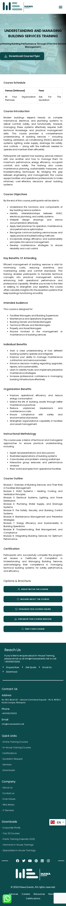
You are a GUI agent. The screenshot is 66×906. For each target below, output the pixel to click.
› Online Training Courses (15, 741)
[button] (60, 7)
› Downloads (8, 770)
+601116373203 (12, 661)
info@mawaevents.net (13, 724)
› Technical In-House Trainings (18, 844)
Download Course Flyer (24, 56)
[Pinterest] (36, 861)
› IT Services (8, 810)
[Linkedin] (42, 861)
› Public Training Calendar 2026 (18, 839)
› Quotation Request (12, 758)
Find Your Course (35, 629)
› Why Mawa (8, 804)
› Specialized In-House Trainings (19, 850)
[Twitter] (23, 861)
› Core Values (8, 798)
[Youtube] (30, 861)
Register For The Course (34, 589)
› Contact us (8, 793)
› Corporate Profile (11, 827)
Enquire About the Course (34, 599)
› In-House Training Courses (16, 747)
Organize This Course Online (35, 609)
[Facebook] (17, 861)
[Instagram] (48, 861)
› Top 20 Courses (11, 833)
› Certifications (9, 753)
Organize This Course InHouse (35, 619)
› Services (7, 764)
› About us (7, 787)
